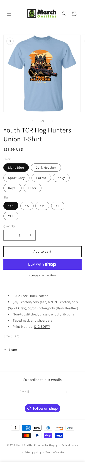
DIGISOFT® (42, 326)
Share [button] (13, 350)
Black (32, 188)
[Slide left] (33, 121)
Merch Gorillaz (25, 445)
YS (27, 206)
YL (58, 206)
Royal (12, 188)
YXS (11, 206)
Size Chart (11, 336)
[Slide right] (53, 121)
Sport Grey (16, 178)
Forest (41, 178)
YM (42, 206)
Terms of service (55, 452)
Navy (61, 178)
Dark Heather (46, 167)
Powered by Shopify (46, 445)
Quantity (9, 226)
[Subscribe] (65, 392)
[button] (9, 14)
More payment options (42, 275)
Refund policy (70, 445)
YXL (11, 216)
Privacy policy (32, 452)
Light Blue (16, 167)
